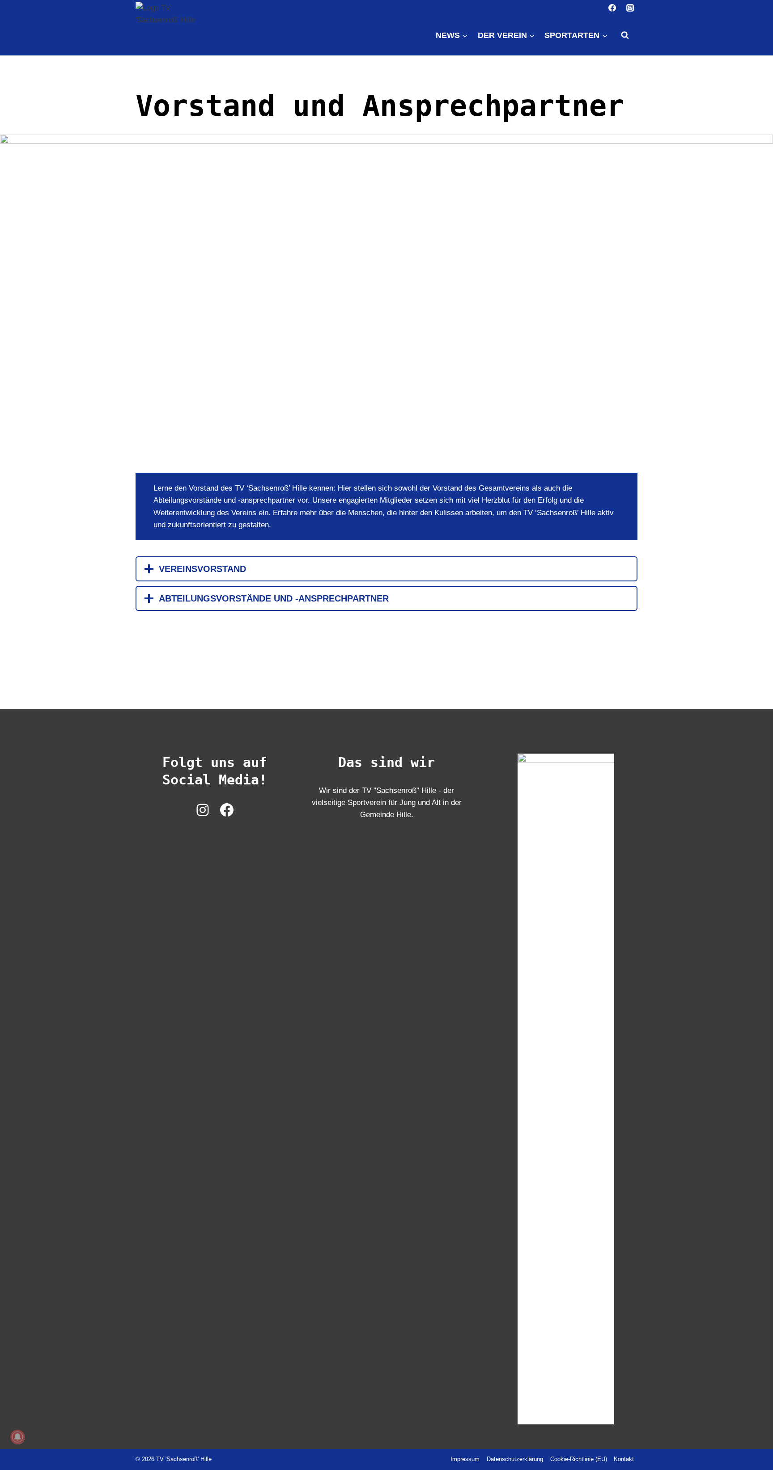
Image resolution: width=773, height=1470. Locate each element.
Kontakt (624, 1459)
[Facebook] (612, 7)
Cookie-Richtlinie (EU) (578, 1459)
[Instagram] (629, 7)
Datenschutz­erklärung (515, 1459)
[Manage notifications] (17, 1437)
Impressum (465, 1459)
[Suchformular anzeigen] (625, 35)
